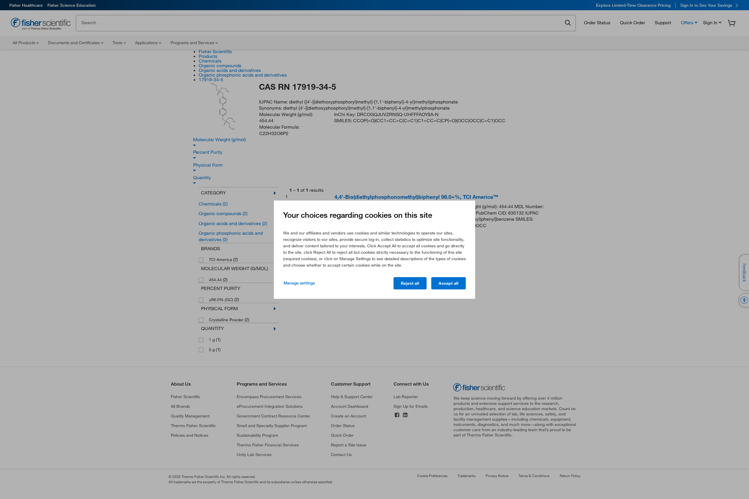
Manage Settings (299, 283)
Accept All (448, 283)
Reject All (410, 283)
